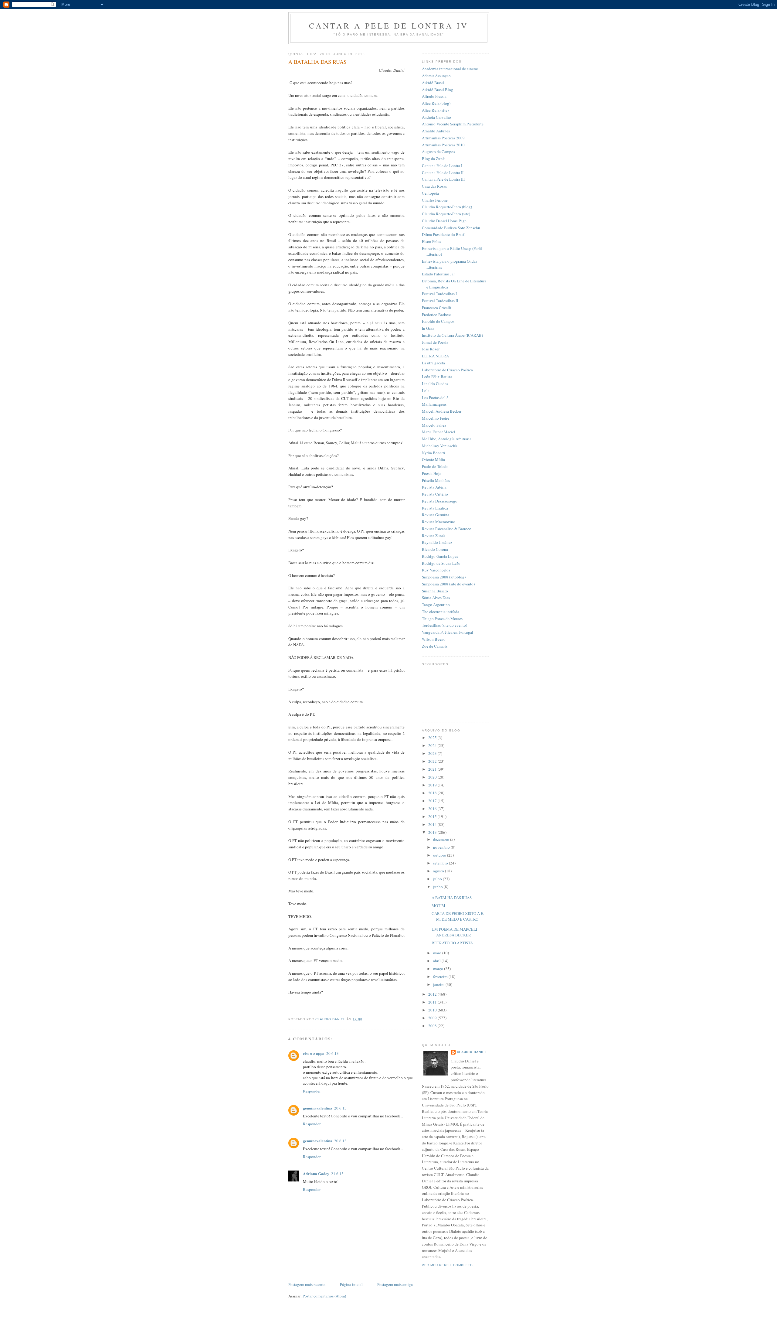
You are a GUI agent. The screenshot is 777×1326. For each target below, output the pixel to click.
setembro (441, 863)
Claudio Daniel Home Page (444, 220)
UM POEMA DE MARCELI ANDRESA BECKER (454, 932)
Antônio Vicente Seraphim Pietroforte (453, 124)
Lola (425, 390)
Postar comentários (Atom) (324, 1296)
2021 (433, 769)
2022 (433, 761)
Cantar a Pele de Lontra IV (388, 25)
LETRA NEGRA (435, 356)
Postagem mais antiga (395, 1284)
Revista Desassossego (439, 501)
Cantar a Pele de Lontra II (442, 172)
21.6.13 (337, 1173)
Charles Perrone (435, 200)
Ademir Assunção (436, 75)
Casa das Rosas (434, 186)
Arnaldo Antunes (436, 131)
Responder (312, 1091)
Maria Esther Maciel (438, 432)
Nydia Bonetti (433, 452)
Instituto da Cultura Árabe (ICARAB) (452, 335)
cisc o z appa (313, 1053)
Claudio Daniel (472, 1052)
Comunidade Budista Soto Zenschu (451, 227)
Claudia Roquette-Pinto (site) (446, 213)
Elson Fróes (431, 241)
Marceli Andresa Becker (441, 411)
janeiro (439, 984)
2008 (433, 1025)
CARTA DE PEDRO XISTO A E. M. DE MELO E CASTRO (458, 916)
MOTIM (438, 905)
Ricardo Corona (435, 549)
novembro (442, 847)
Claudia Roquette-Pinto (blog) (447, 207)
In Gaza (428, 328)
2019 (433, 785)
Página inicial (351, 1284)
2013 (433, 832)
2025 (433, 737)
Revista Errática (435, 508)
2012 (433, 994)
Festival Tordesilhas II (440, 300)
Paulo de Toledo (435, 466)
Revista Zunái (433, 535)
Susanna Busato (435, 591)
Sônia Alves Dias (436, 597)
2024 (433, 745)
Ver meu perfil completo (447, 1265)
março (438, 968)
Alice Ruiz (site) (435, 110)
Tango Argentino (436, 604)
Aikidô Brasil (433, 82)
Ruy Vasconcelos (436, 570)
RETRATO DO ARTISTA (452, 943)
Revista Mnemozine (438, 521)
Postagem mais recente (306, 1284)
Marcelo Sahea (434, 425)
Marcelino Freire (435, 418)
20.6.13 (332, 1053)
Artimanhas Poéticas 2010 (443, 145)
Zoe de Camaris (434, 646)
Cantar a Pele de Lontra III (443, 179)
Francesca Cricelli (436, 307)
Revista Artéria (434, 487)
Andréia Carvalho (436, 117)
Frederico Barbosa (437, 314)
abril (437, 960)
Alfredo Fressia (434, 96)
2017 (433, 800)
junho (438, 886)
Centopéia (430, 193)
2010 (433, 1010)
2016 (433, 808)
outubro (440, 855)
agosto (439, 871)
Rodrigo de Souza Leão (441, 563)
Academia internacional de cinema (450, 68)
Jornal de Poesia (435, 342)
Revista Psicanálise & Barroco (446, 528)
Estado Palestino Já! (438, 274)
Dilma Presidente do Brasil (444, 234)
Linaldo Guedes (435, 383)
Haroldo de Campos (438, 321)
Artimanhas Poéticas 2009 (443, 138)
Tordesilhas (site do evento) (444, 625)
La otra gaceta (433, 363)
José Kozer (430, 349)
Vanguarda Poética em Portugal (447, 632)
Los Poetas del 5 (435, 397)
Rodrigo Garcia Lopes (440, 556)
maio (437, 953)
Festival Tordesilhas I (439, 293)
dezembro (441, 839)
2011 (433, 1002)
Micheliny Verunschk (439, 445)
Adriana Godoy (316, 1173)
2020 (433, 777)
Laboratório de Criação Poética (447, 370)
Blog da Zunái (434, 158)
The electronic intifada (440, 611)
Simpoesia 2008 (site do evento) (448, 584)
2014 (433, 824)
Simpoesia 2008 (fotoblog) (444, 577)
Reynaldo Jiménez (437, 542)
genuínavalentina (317, 1108)
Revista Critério (435, 494)
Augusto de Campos (438, 151)
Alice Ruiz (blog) (436, 103)
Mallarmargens (434, 404)
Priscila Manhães (436, 480)
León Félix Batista (437, 376)
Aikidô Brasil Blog (437, 89)
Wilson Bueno (434, 639)
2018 (433, 793)
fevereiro (441, 976)
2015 (433, 816)
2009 (433, 1018)
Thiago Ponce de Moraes (442, 618)
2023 (433, 753)
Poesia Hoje (431, 473)
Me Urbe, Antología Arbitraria (446, 438)
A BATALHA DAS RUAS (452, 897)
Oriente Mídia (433, 459)
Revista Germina (435, 514)
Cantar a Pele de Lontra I (442, 165)
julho (438, 878)
